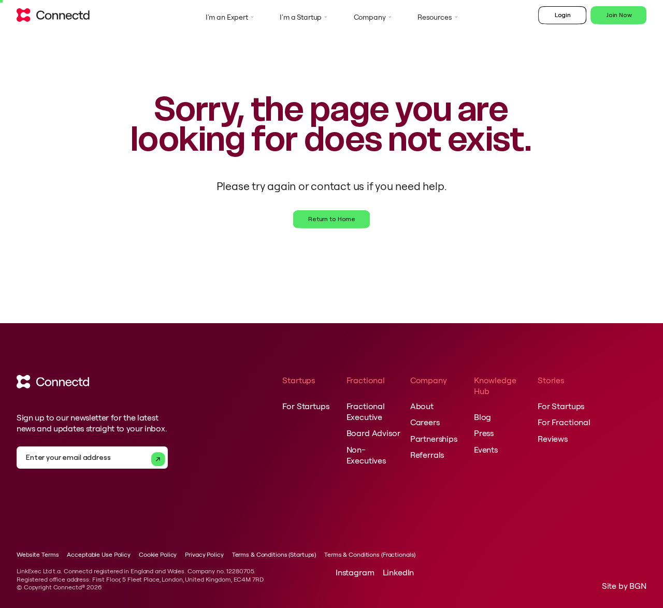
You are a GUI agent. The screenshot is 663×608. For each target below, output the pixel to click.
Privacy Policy (204, 554)
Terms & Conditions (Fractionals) (369, 554)
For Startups (305, 406)
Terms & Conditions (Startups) (274, 554)
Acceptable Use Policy (98, 554)
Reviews (553, 438)
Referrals (427, 455)
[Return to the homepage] (53, 17)
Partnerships (433, 438)
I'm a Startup (301, 17)
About (422, 406)
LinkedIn (398, 572)
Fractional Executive (366, 411)
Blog (482, 417)
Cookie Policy (158, 554)
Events (486, 449)
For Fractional (564, 422)
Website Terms (38, 554)
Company (370, 17)
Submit (158, 459)
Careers (425, 422)
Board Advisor (373, 433)
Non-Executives (366, 455)
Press (484, 433)
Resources (434, 17)
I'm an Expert (227, 17)
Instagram (355, 572)
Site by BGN (624, 586)
